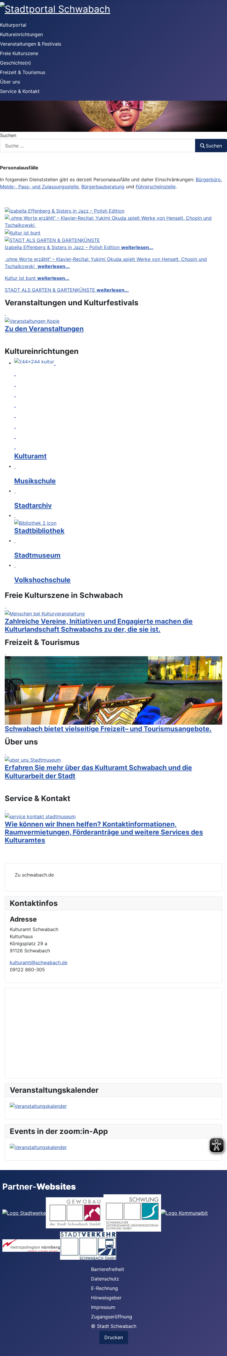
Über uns (10, 82)
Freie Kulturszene (19, 53)
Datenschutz (105, 1279)
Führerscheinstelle (156, 187)
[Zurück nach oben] (216, 1345)
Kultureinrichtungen (21, 34)
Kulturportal (13, 25)
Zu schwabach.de (34, 875)
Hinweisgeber (106, 1298)
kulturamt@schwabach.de (38, 962)
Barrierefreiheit (107, 1269)
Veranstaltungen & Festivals (30, 44)
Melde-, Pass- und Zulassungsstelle (39, 187)
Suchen (8, 135)
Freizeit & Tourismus (22, 72)
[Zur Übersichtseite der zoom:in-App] (113, 1147)
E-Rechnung (104, 1288)
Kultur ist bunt (37, 278)
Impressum (103, 1307)
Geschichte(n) (15, 63)
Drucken (113, 1337)
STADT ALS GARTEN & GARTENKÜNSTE (67, 290)
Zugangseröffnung (111, 1317)
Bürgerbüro (208, 179)
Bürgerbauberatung (102, 187)
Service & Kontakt (20, 91)
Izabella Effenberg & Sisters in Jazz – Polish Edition (79, 247)
